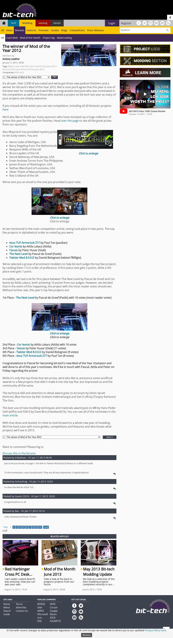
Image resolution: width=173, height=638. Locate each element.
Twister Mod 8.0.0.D (21, 257)
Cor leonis (15, 246)
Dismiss (87, 635)
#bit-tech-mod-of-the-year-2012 (41, 66)
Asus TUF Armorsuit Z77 (24, 243)
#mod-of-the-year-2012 (32, 69)
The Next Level (18, 254)
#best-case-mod (16, 66)
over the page (70, 121)
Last (46, 527)
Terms (19, 604)
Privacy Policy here (155, 630)
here (5, 109)
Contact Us (22, 611)
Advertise (21, 607)
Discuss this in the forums (19, 453)
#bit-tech (19, 72)
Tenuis (13, 250)
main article (10, 415)
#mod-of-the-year (11, 69)
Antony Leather (11, 58)
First (5, 527)
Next (54, 77)
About (6, 607)
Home (6, 604)
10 (40, 527)
